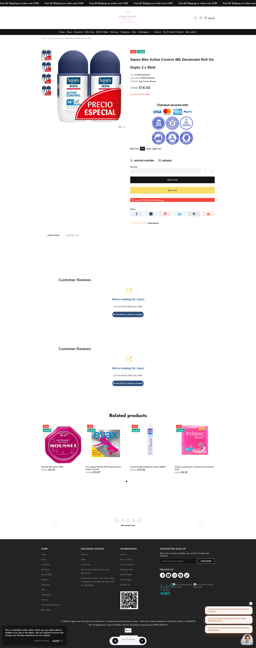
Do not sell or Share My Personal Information (95, 571)
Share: (133, 209)
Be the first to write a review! (128, 314)
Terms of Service (127, 564)
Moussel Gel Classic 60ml (52, 467)
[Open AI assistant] (142, 641)
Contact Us (125, 584)
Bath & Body (46, 574)
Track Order (86, 564)
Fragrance (45, 584)
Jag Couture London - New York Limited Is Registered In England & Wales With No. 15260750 (97, 582)
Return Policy (125, 579)
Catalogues (46, 594)
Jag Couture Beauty (128, 17)
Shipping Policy (126, 569)
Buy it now (172, 190)
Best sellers (46, 609)
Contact (44, 599)
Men (43, 589)
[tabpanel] (61, 450)
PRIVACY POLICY (41, 641)
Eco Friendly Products (50, 604)
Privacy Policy (126, 559)
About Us (85, 554)
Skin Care (45, 569)
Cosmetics (45, 564)
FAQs (83, 559)
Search (123, 554)
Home (43, 38)
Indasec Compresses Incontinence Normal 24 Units (194, 468)
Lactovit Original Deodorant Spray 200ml (147, 467)
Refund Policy (126, 574)
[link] (129, 600)
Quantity (133, 167)
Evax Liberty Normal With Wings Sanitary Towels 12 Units (103, 468)
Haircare (45, 579)
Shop (43, 559)
